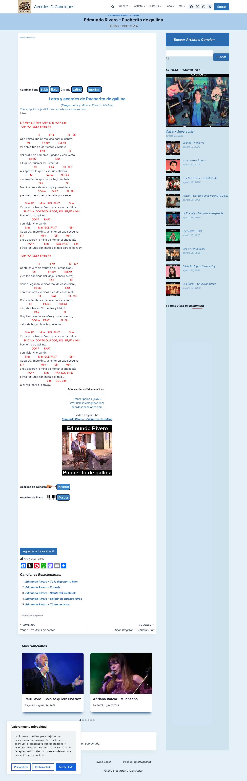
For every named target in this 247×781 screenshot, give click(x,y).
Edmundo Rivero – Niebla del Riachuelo (50, 593)
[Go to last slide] (27, 685)
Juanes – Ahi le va (193, 142)
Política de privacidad (137, 761)
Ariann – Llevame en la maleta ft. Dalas (205, 195)
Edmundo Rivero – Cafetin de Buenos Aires (53, 598)
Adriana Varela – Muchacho (115, 699)
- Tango (134, 15)
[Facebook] (191, 6)
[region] (44, 747)
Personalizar (21, 767)
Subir (44, 89)
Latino (77, 89)
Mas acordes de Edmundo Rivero (87, 389)
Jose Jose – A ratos (194, 160)
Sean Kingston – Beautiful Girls (134, 628)
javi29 (116, 26)
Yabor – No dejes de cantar (37, 628)
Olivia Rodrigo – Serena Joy (199, 266)
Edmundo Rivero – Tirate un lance (47, 604)
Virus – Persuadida (194, 248)
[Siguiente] (147, 685)
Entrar (221, 6)
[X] (197, 6)
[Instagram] (203, 6)
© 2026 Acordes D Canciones (123, 770)
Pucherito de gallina (32, 615)
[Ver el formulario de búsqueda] (113, 7)
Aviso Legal (103, 761)
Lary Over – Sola (192, 231)
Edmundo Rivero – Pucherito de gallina (87, 419)
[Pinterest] (210, 6)
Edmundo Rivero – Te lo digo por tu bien (51, 581)
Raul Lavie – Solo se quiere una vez (53, 699)
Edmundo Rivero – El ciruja (42, 587)
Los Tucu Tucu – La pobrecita (200, 178)
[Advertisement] (87, 62)
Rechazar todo (43, 767)
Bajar (55, 89)
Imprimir (94, 89)
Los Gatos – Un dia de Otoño (199, 283)
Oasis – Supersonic (180, 131)
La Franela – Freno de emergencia (203, 213)
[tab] (80, 720)
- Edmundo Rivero (118, 15)
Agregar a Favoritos (38, 551)
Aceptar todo (65, 767)
